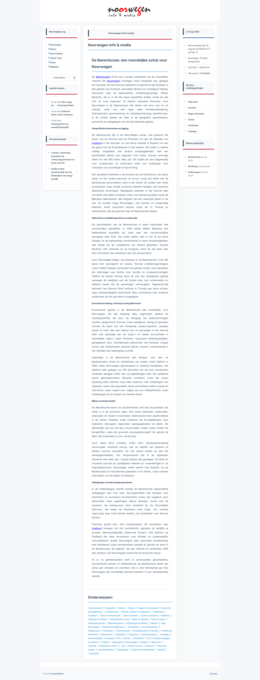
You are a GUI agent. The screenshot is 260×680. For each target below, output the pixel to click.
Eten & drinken (130, 615)
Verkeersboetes (149, 634)
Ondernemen (112, 611)
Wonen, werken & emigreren (136, 611)
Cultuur (121, 608)
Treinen (104, 642)
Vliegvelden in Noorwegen (125, 642)
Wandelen (120, 634)
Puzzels (92, 646)
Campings (108, 630)
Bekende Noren (116, 623)
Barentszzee (103, 76)
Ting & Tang (56, 58)
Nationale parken (96, 623)
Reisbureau (94, 630)
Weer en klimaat (140, 619)
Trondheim (205, 73)
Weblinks (54, 67)
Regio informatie (196, 113)
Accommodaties (150, 627)
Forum (53, 62)
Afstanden (138, 638)
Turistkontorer (123, 630)
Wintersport (107, 634)
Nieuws (154, 623)
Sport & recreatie (149, 615)
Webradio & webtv (108, 646)
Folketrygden (194, 172)
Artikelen (192, 131)
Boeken (144, 642)
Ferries (127, 638)
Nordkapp (193, 166)
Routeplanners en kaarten (145, 630)
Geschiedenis (95, 608)
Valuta (191, 119)
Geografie (110, 608)
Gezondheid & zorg (119, 619)
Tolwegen (165, 634)
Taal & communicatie (110, 615)
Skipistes (133, 634)
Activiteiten (133, 627)
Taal (123, 646)
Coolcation (93, 653)
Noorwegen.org (99, 33)
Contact (213, 673)
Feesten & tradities (97, 619)
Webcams (156, 642)
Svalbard (97, 143)
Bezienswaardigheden (113, 627)
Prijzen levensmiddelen (143, 649)
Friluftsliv (165, 615)
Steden (131, 608)
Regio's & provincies (148, 608)
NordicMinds (57, 673)
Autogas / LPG (113, 638)
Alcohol (161, 649)
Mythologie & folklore (137, 623)
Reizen (53, 49)
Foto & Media (56, 53)
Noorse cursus (135, 646)
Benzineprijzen (95, 638)
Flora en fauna (158, 619)
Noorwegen (55, 44)
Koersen (150, 646)
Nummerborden (106, 649)
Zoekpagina (122, 649)
